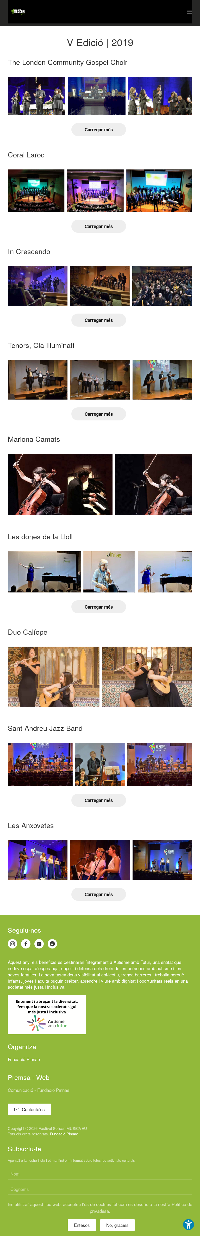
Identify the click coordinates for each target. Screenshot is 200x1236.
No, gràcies (117, 1225)
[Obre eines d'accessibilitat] (188, 1224)
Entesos (82, 1225)
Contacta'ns (33, 1109)
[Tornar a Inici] (18, 11)
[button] (189, 11)
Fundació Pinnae (24, 1059)
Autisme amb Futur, (132, 962)
